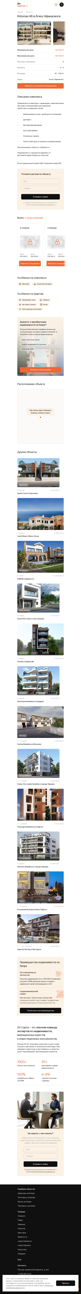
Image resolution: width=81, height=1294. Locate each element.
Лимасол (21, 1216)
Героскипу (22, 1249)
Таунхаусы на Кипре (26, 1206)
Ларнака (21, 1224)
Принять (65, 1283)
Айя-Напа (22, 1233)
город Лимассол (25, 1241)
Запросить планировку (30, 263)
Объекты (29, 12)
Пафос (20, 1220)
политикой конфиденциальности (43, 205)
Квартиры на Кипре (26, 1193)
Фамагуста (22, 1237)
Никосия (21, 1228)
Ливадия (21, 1254)
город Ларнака (24, 1245)
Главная (20, 12)
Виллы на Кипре (24, 1202)
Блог (20, 1260)
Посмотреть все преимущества (40, 1011)
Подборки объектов (26, 1189)
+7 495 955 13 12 (24, 1274)
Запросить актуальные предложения (40, 86)
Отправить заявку (40, 197)
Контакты (22, 1265)
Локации (21, 1212)
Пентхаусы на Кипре (26, 1197)
